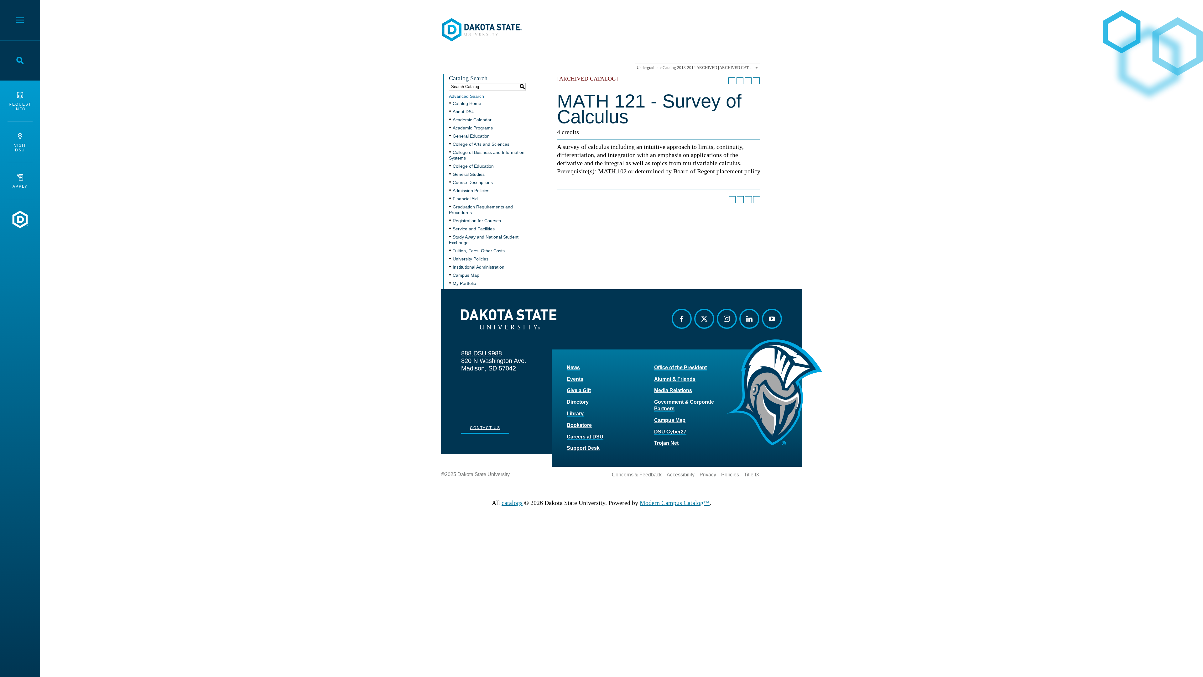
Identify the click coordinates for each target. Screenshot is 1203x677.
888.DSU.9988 (481, 353)
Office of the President (680, 367)
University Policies (470, 258)
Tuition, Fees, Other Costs (479, 250)
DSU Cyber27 (670, 431)
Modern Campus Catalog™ (675, 502)
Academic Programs (473, 127)
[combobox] (697, 67)
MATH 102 (612, 171)
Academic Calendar (472, 119)
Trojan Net (666, 443)
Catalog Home (467, 103)
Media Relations (673, 390)
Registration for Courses (477, 220)
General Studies (469, 174)
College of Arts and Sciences (481, 144)
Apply (20, 186)
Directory (578, 402)
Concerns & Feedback (637, 474)
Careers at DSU (585, 436)
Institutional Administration (478, 267)
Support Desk (583, 448)
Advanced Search (466, 96)
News (573, 367)
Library (575, 413)
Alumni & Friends (674, 379)
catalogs (512, 502)
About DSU (464, 111)
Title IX (751, 474)
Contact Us (485, 428)
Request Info (20, 106)
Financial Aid (465, 198)
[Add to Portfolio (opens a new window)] (731, 80)
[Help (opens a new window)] (756, 80)
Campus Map (466, 275)
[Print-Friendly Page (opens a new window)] (748, 80)
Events (575, 379)
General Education (471, 136)
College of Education (473, 166)
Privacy (708, 474)
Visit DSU (20, 147)
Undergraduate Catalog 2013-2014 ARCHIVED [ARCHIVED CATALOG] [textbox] (698, 67)
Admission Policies (471, 190)
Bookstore (579, 425)
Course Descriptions (473, 182)
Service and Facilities (474, 228)
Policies (730, 474)
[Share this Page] (740, 80)
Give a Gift (579, 390)
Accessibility (681, 474)
